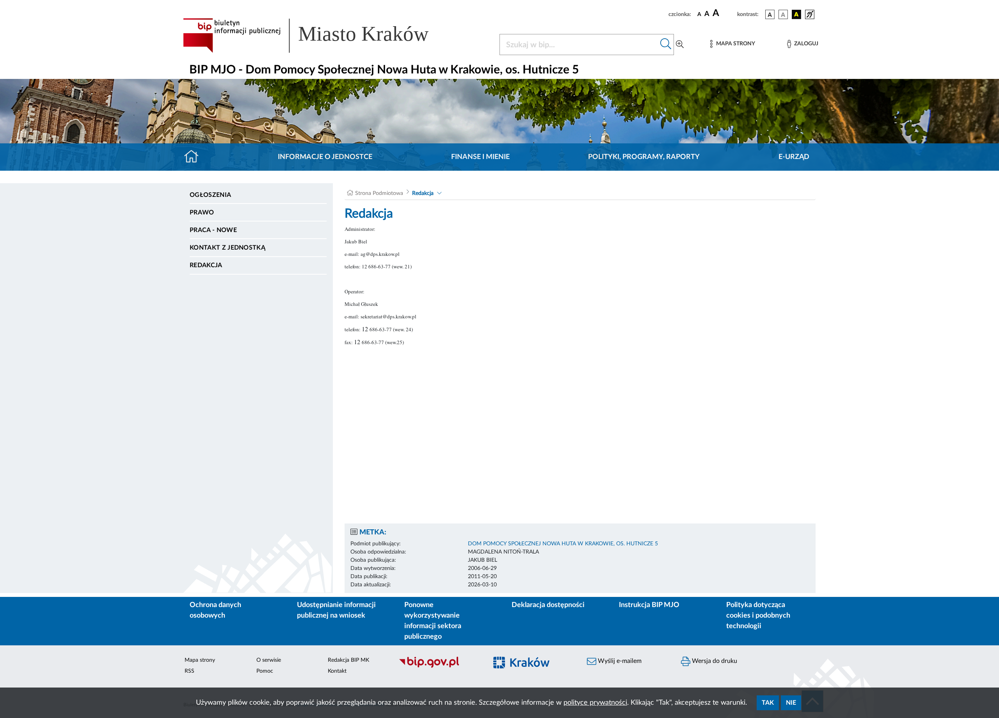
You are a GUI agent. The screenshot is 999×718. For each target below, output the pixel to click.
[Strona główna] (194, 157)
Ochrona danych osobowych (215, 610)
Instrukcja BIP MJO (649, 605)
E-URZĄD (794, 157)
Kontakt (337, 671)
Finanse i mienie (480, 157)
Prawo (202, 212)
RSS (189, 671)
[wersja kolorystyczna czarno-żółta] (796, 14)
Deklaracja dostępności (548, 605)
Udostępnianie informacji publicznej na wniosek (336, 610)
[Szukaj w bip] (666, 44)
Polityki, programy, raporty (644, 157)
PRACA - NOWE (213, 230)
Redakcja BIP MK (348, 660)
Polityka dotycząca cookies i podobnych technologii (758, 616)
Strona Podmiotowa (379, 193)
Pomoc (264, 671)
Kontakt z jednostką (227, 248)
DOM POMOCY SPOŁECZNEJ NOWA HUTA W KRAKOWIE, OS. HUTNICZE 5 (563, 544)
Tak (768, 703)
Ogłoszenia (210, 195)
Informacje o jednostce (325, 157)
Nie (791, 703)
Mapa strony (200, 660)
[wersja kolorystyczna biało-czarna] (783, 14)
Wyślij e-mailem (619, 661)
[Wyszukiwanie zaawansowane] (680, 44)
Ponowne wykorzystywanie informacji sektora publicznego (432, 621)
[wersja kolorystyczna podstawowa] (770, 14)
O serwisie (268, 660)
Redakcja (206, 265)
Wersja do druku (713, 661)
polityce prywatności (595, 702)
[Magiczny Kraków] (533, 667)
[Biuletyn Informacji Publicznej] (439, 667)
